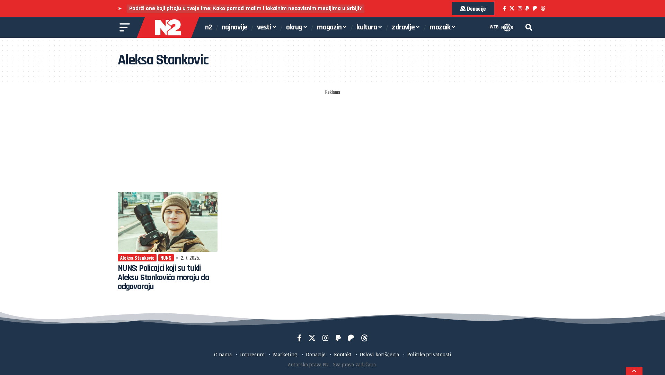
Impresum (252, 354)
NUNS (165, 257)
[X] (512, 8)
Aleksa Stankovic (137, 257)
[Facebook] (504, 8)
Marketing (285, 354)
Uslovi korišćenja (379, 354)
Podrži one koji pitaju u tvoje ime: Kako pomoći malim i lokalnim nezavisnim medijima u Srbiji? (245, 8)
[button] (528, 27)
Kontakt (343, 354)
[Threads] (543, 8)
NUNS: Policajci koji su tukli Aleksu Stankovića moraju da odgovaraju (163, 277)
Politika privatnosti (429, 354)
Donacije (316, 354)
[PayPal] (527, 8)
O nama (223, 354)
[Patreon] (535, 8)
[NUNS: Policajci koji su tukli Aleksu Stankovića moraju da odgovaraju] (168, 222)
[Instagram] (520, 8)
